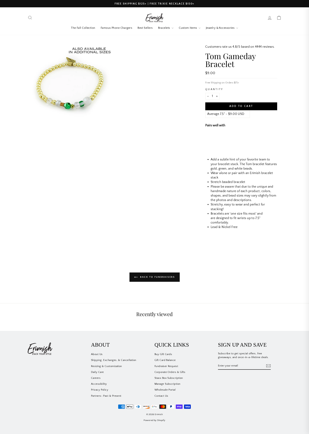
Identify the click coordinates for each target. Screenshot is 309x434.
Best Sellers (145, 27)
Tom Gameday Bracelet (245, 137)
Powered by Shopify (154, 420)
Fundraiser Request (166, 366)
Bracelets (164, 27)
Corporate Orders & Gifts (169, 372)
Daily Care (97, 372)
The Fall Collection (83, 27)
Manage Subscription (167, 383)
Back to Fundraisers (157, 277)
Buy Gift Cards (163, 354)
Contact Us (161, 395)
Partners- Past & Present (106, 395)
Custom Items (188, 27)
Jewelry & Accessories (220, 27)
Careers (95, 378)
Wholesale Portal (165, 389)
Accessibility (99, 383)
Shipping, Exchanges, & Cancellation (113, 360)
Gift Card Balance (165, 360)
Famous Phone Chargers (116, 27)
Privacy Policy (99, 389)
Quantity (214, 89)
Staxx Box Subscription (168, 378)
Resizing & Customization (106, 366)
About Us (97, 354)
